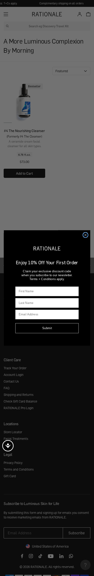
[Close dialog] (85, 235)
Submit (47, 328)
